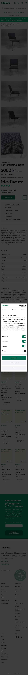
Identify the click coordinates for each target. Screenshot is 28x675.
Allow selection (14, 363)
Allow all (14, 358)
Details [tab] (14, 310)
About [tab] (23, 310)
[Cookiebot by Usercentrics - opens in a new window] (19, 306)
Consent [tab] (5, 310)
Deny (14, 368)
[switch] (24, 341)
